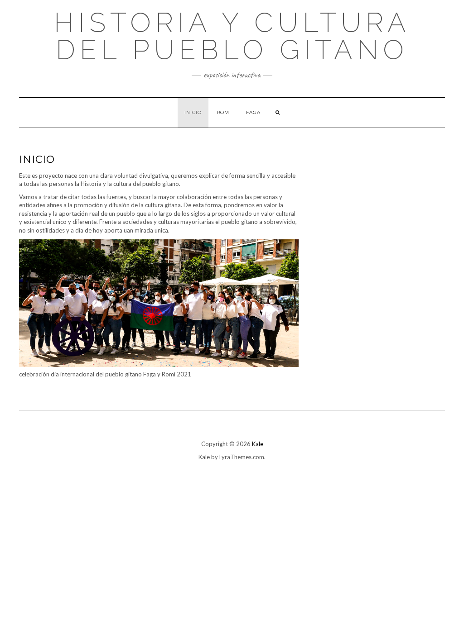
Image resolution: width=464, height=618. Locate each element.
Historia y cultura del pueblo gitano (232, 36)
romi (224, 112)
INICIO (193, 112)
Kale (257, 443)
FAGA (253, 112)
